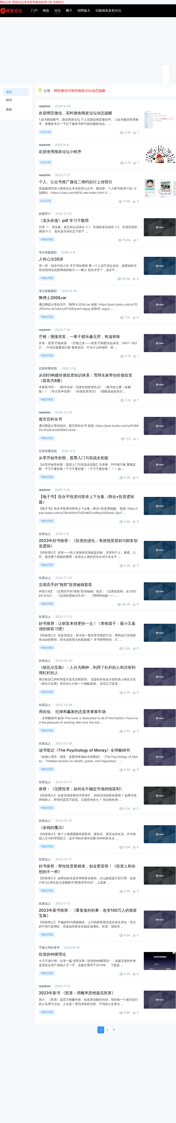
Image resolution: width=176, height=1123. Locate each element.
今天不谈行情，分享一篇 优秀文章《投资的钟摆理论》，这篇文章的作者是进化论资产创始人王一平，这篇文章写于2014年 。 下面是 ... (87, 963)
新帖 (9, 109)
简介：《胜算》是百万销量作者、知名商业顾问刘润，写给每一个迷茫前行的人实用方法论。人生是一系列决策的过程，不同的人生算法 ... (88, 1002)
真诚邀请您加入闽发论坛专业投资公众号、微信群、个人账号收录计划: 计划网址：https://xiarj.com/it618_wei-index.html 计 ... (88, 190)
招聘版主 (83, 10)
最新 (9, 92)
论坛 (57, 10)
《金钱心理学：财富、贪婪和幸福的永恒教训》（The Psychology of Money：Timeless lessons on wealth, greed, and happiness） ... (88, 759)
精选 (46, 10)
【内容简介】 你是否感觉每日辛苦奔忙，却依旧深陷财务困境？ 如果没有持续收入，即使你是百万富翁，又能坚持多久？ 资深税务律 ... (88, 797)
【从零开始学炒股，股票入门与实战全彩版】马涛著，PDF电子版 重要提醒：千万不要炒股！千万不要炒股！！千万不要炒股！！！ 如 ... (87, 467)
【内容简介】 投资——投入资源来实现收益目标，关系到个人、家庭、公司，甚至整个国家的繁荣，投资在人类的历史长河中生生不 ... (87, 554)
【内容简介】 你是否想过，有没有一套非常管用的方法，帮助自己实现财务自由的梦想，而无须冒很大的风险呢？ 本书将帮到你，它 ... (87, 637)
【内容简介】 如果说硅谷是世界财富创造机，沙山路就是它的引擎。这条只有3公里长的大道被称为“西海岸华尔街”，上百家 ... (87, 880)
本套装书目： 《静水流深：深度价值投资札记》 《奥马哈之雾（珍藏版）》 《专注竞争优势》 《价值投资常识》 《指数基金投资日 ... (85, 389)
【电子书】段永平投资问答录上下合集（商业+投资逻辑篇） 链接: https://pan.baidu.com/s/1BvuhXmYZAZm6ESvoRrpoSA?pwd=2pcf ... (88, 511)
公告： (74, 90)
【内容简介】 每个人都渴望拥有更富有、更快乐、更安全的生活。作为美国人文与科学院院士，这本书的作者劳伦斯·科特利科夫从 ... (87, 836)
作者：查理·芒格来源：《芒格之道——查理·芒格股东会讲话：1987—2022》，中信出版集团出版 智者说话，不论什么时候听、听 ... (88, 345)
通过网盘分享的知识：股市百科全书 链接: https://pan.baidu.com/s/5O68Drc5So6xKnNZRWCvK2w (89, 428)
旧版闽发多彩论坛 (108, 10)
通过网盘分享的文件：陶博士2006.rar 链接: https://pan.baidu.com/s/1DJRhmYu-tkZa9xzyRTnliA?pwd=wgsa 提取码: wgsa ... (88, 306)
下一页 (114, 1029)
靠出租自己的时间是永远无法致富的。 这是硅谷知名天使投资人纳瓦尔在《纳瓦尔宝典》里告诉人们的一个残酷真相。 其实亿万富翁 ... (87, 681)
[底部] (165, 83)
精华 (9, 100)
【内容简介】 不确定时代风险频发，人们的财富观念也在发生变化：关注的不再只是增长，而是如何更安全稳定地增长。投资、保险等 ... (87, 924)
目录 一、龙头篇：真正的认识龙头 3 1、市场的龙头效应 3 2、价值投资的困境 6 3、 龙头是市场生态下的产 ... (88, 229)
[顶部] (165, 68)
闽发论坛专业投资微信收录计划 (32, 2)
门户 (34, 10)
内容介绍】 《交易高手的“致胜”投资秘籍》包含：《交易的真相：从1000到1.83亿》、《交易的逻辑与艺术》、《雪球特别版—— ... (87, 593)
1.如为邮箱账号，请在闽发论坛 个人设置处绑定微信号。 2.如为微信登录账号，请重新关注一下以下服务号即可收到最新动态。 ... (88, 122)
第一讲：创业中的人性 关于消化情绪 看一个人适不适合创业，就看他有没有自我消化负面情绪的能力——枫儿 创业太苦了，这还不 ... (88, 268)
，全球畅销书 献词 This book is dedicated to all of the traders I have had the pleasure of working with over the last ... (88, 720)
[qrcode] (165, 75)
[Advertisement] (88, 49)
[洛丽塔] (11, 10)
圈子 (69, 10)
